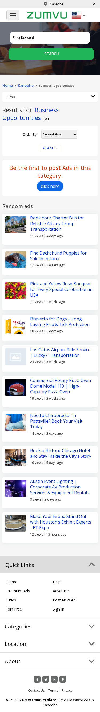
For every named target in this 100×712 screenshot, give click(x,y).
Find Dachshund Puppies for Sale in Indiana (58, 256)
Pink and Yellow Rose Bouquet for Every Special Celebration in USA (61, 289)
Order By (30, 134)
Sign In (58, 609)
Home (7, 85)
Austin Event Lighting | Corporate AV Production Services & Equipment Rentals (59, 487)
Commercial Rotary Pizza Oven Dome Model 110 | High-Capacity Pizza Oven (60, 386)
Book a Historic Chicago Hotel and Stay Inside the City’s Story (60, 453)
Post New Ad (64, 600)
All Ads (48, 148)
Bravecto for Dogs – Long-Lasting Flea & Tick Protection (60, 321)
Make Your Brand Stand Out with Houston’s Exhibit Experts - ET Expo (60, 522)
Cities (11, 600)
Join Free (14, 609)
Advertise (61, 590)
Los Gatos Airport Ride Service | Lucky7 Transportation (60, 352)
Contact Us (36, 690)
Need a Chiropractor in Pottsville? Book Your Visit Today (56, 421)
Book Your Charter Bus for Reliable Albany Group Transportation (57, 223)
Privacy (67, 690)
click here (50, 186)
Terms (53, 690)
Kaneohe (26, 85)
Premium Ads (18, 590)
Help (57, 581)
